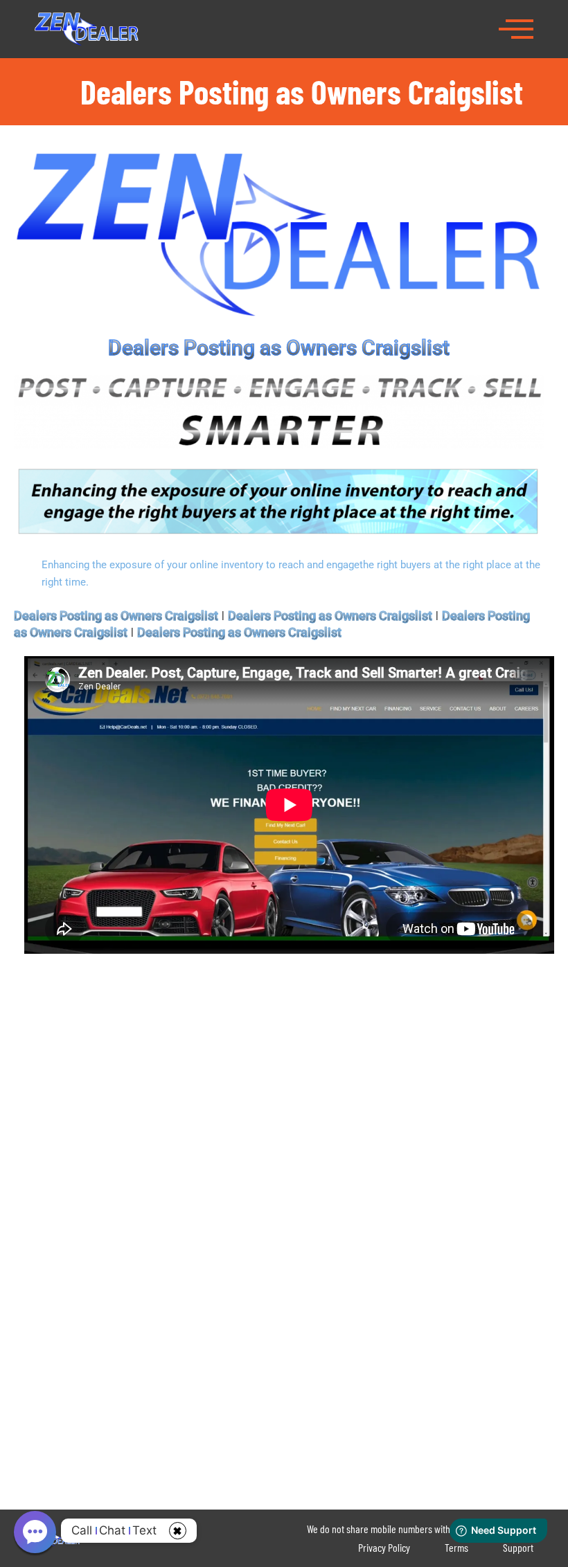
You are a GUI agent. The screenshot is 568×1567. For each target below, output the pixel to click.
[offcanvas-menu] (516, 27)
